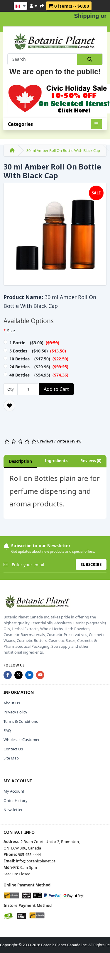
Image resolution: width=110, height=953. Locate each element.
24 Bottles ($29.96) (38, 366)
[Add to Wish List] (9, 405)
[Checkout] (42, 5)
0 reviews (45, 441)
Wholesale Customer (22, 739)
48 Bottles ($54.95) (38, 375)
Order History (16, 800)
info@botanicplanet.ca (35, 861)
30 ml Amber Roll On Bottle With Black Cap (63, 150)
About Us (12, 703)
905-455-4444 (29, 854)
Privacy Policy (15, 712)
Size (11, 330)
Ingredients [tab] (56, 460)
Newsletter (13, 809)
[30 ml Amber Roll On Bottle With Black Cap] (55, 236)
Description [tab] (20, 461)
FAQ (7, 730)
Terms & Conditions (21, 721)
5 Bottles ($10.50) (37, 351)
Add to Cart (56, 389)
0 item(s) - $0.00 (71, 6)
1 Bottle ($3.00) (34, 342)
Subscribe (91, 564)
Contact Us (13, 749)
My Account (14, 791)
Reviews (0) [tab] (90, 460)
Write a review (69, 441)
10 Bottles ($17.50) (38, 359)
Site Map (11, 758)
